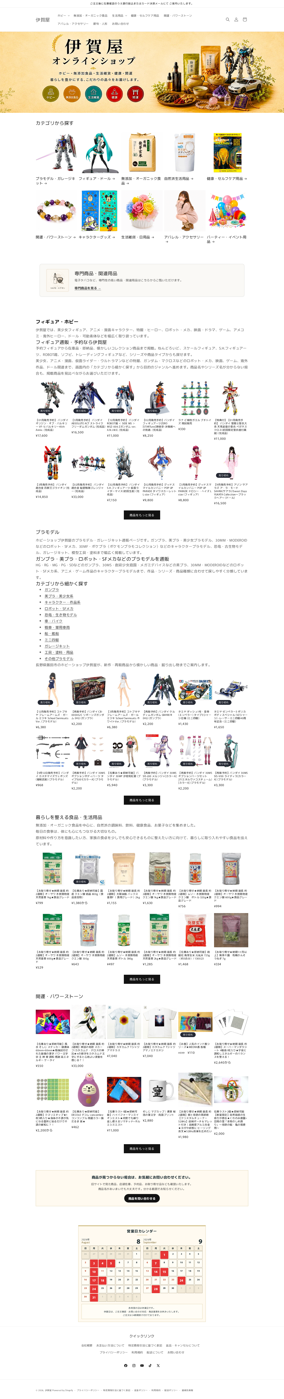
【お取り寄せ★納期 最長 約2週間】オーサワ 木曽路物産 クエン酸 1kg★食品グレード (160, 894)
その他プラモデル (59, 658)
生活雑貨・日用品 (135, 237)
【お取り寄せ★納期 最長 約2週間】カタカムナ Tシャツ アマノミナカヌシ (159, 1047)
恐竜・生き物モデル (61, 614)
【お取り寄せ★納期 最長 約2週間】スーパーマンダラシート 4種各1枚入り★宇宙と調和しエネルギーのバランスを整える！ (230, 1050)
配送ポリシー (171, 1390)
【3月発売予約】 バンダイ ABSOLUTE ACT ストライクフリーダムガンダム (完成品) (88, 423)
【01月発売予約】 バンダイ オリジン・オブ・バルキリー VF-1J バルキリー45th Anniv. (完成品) (52, 425)
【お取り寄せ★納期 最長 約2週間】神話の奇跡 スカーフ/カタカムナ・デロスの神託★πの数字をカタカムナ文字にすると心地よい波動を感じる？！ (88, 1052)
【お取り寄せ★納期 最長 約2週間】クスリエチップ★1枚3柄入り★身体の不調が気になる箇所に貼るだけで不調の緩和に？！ (52, 1118)
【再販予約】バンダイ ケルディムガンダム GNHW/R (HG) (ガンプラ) (159, 715)
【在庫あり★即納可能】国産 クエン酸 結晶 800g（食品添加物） (87, 894)
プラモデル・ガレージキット (55, 180)
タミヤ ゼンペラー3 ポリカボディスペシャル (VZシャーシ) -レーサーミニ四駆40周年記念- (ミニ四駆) (231, 716)
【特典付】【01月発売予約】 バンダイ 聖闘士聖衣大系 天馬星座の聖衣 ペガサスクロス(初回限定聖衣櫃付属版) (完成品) (230, 426)
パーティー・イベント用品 (227, 239)
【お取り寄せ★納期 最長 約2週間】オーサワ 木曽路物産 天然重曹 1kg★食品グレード (53, 894)
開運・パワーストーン (54, 237)
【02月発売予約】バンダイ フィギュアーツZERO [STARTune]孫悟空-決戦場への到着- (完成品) (159, 425)
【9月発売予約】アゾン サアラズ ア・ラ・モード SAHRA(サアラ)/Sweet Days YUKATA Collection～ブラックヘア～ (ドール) (231, 491)
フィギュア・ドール (95, 178)
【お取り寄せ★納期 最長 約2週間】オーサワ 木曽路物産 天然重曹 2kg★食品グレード (160, 955)
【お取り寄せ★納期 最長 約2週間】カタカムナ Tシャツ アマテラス (123, 1047)
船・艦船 (52, 633)
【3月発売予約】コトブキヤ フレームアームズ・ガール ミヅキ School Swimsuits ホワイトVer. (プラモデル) (123, 716)
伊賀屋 (48, 1390)
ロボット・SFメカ (59, 608)
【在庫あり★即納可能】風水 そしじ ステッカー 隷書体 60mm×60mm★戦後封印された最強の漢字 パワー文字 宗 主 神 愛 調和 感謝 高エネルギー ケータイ (52, 1052)
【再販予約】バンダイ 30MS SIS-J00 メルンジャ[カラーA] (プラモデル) (160, 776)
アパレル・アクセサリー (184, 237)
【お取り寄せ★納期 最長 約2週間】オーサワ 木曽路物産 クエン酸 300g (88, 955)
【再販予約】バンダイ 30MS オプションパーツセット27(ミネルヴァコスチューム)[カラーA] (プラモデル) (195, 777)
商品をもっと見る (142, 515)
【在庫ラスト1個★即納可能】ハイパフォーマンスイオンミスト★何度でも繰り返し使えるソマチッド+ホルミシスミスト (123, 1118)
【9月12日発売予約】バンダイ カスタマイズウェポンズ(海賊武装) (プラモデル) (52, 776)
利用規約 (137, 1352)
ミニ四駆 (52, 639)
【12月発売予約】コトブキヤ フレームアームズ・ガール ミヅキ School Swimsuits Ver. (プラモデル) (52, 716)
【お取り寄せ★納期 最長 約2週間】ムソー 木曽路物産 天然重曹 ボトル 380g (123, 955)
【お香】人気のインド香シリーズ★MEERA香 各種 (194, 1045)
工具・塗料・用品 (59, 652)
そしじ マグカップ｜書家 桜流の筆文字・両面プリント (159, 1113)
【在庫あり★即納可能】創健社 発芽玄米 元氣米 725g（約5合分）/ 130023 (194, 955)
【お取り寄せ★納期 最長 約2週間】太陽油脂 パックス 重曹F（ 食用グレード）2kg (123, 894)
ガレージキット (57, 645)
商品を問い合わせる (142, 1198)
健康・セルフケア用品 (225, 178)
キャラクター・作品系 (63, 602)
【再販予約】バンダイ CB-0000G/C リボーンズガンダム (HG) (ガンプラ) (87, 715)
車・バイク (54, 620)
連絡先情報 (187, 1390)
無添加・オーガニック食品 (141, 180)
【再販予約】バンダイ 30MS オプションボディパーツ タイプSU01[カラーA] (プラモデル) (88, 777)
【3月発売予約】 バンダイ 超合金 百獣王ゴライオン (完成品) (53, 488)
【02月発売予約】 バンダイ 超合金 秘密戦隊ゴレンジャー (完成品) (87, 488)
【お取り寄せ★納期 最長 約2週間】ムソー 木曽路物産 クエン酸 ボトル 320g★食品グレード (195, 895)
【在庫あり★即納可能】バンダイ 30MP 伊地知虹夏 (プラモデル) (123, 776)
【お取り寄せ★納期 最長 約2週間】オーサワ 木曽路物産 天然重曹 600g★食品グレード (52, 957)
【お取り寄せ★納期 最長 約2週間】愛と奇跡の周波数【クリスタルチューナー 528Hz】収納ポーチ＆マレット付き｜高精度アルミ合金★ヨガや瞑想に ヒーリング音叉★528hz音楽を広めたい (195, 1121)
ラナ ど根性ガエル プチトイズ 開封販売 (194, 421)
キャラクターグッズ (95, 237)
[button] (63, 15)
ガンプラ (52, 589)
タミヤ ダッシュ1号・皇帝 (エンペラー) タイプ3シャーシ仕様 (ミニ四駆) (194, 715)
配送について (155, 1352)
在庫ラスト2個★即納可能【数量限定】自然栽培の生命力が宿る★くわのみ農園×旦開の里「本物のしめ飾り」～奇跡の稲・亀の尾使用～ (230, 1119)
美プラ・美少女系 (59, 595)
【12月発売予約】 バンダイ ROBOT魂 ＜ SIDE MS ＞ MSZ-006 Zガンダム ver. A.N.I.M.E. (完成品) (123, 425)
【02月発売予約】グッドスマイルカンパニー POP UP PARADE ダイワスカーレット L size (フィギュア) (160, 489)
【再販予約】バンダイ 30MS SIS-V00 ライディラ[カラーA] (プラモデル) (231, 776)
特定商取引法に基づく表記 (145, 1345)
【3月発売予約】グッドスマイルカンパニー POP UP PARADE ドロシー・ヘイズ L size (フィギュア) (194, 489)
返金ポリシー (141, 1390)
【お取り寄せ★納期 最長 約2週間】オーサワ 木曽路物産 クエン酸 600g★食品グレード (231, 895)
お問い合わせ (176, 1352)
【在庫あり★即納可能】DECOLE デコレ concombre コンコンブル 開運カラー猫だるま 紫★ (87, 1116)
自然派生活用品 (176, 178)
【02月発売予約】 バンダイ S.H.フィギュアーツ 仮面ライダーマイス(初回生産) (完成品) (123, 489)
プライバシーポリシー (114, 1352)
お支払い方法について (110, 1345)
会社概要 (87, 1345)
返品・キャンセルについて (183, 1345)
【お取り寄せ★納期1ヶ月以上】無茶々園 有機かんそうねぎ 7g (230, 955)
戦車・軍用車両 (57, 627)
